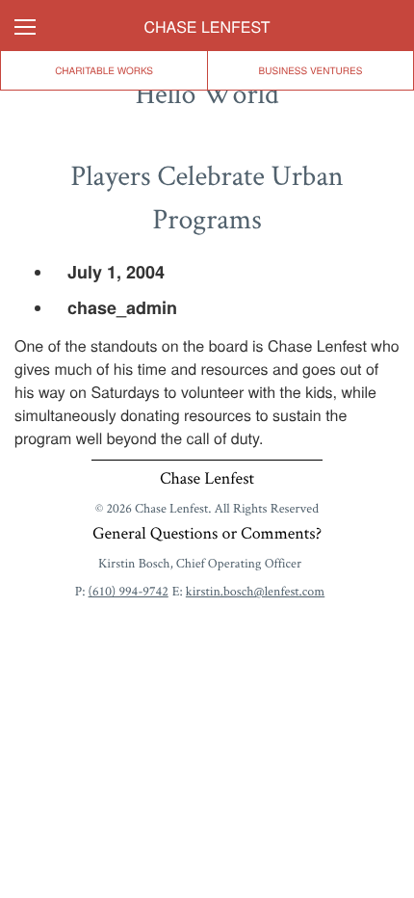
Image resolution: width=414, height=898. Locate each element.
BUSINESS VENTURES (311, 70)
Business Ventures (207, 142)
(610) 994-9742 (128, 591)
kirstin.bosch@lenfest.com (255, 591)
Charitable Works (207, 204)
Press (207, 265)
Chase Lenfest (207, 27)
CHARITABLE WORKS (104, 70)
